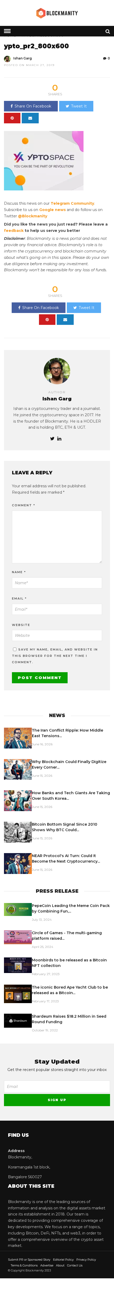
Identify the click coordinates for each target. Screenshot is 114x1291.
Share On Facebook (33, 106)
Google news (52, 209)
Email (19, 598)
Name (19, 572)
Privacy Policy (86, 1259)
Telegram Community (72, 203)
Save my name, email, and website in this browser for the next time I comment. (55, 656)
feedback (14, 230)
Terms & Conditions (24, 1265)
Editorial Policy (63, 1259)
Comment (23, 505)
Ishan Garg (22, 58)
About (60, 1265)
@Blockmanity (32, 216)
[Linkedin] (59, 439)
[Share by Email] (30, 118)
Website (21, 625)
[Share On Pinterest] (12, 118)
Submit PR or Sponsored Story (29, 1259)
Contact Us (74, 1265)
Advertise (46, 1265)
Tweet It (79, 106)
